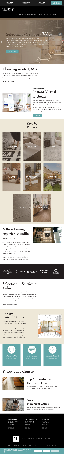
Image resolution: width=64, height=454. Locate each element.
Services (41, 14)
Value (47, 14)
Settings (55, 451)
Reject (46, 451)
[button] (22, 14)
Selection (18, 14)
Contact (55, 14)
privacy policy (13, 451)
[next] (63, 42)
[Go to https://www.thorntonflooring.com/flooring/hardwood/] (32, 177)
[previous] (1, 42)
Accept (38, 451)
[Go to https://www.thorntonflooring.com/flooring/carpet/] (11, 177)
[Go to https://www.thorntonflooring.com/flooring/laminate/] (22, 208)
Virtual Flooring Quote (30, 14)
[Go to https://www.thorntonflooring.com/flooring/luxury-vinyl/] (42, 208)
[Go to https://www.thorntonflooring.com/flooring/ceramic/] (53, 146)
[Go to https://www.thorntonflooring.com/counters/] (32, 146)
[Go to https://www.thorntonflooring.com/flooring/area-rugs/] (11, 146)
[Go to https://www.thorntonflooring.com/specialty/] (53, 177)
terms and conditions (24, 451)
